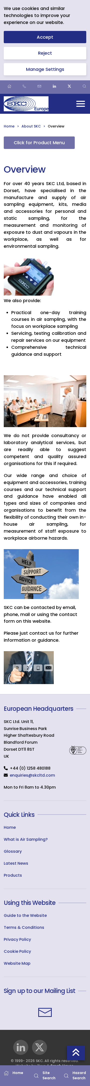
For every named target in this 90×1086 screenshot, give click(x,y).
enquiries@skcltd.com (32, 775)
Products (13, 875)
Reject (45, 53)
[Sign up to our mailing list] (45, 1012)
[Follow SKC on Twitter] (39, 1047)
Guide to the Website (25, 915)
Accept (45, 37)
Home (10, 827)
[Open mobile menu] (80, 103)
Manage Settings (45, 69)
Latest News (16, 863)
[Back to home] (26, 104)
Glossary (13, 851)
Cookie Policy (17, 951)
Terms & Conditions (24, 927)
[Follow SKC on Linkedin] (20, 1047)
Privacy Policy (17, 939)
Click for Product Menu (39, 142)
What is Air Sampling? (26, 839)
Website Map (17, 963)
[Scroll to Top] (76, 1053)
